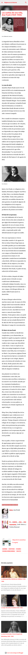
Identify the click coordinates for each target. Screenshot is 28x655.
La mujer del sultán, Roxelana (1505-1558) (12, 607)
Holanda (18, 548)
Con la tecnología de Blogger (15, 653)
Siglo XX (19, 551)
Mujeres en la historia (10, 2)
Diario (11, 510)
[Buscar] (26, 2)
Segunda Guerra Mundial (8, 551)
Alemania (4, 548)
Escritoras (11, 548)
